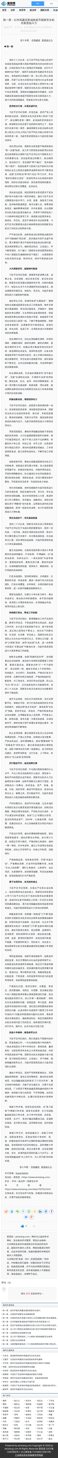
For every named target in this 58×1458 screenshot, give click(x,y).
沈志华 (17, 1411)
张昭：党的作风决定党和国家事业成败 (19, 1366)
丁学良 (51, 1400)
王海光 (40, 1414)
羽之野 (17, 1438)
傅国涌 (28, 1404)
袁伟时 (40, 1421)
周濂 (50, 1414)
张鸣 (16, 1414)
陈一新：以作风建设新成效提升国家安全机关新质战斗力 (26, 1321)
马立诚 (51, 1407)
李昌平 (5, 1414)
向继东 (28, 1411)
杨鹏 (4, 1418)
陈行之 (17, 1400)
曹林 (4, 1404)
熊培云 (5, 1425)
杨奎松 (28, 1414)
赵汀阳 (40, 1411)
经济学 (22, 10)
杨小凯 (5, 1435)
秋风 (16, 1425)
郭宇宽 (40, 1407)
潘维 (39, 1435)
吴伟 (27, 1428)
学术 (14, 1181)
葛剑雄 (5, 1432)
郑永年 (28, 1400)
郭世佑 (51, 1418)
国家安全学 (32, 1181)
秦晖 (4, 1400)
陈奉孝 (40, 1418)
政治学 (33, 10)
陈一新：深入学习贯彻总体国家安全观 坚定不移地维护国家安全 (29, 1329)
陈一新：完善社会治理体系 (14, 1340)
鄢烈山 (17, 1404)
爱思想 (9, 4)
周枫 (4, 1428)
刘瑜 (50, 1428)
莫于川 (5, 1438)
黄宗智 (51, 1404)
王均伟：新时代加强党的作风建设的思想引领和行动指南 (26, 1363)
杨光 (50, 1438)
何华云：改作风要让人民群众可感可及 (19, 1381)
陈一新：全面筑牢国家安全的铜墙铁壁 (19, 1314)
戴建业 (51, 1411)
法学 (13, 10)
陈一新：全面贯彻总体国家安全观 (17, 1333)
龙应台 (40, 1400)
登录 (28, 1293)
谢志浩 (28, 1438)
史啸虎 (51, 1421)
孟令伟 (40, 1425)
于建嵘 (5, 1407)
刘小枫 (28, 1425)
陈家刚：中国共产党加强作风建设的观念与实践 (22, 1374)
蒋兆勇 (17, 1428)
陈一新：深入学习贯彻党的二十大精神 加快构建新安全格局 (27, 1336)
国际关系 (44, 10)
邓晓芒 (17, 1418)
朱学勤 (28, 1435)
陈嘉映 (40, 1404)
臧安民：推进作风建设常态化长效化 (18, 1389)
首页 (4, 10)
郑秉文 (51, 1435)
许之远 (40, 1432)
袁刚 (50, 1432)
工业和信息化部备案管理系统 (29, 1455)
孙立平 (40, 1438)
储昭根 (17, 1432)
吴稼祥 (28, 1432)
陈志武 (17, 1407)
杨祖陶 (5, 1411)
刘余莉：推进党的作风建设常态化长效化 (20, 1370)
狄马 (27, 1421)
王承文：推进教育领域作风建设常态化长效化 (21, 1355)
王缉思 (28, 1418)
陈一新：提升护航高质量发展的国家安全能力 (21, 1310)
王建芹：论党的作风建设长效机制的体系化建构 (22, 1359)
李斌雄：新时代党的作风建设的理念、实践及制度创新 (25, 1378)
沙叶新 (40, 1428)
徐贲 (27, 1407)
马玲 (4, 1421)
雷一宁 (51, 1425)
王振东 (17, 1421)
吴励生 (17, 1435)
